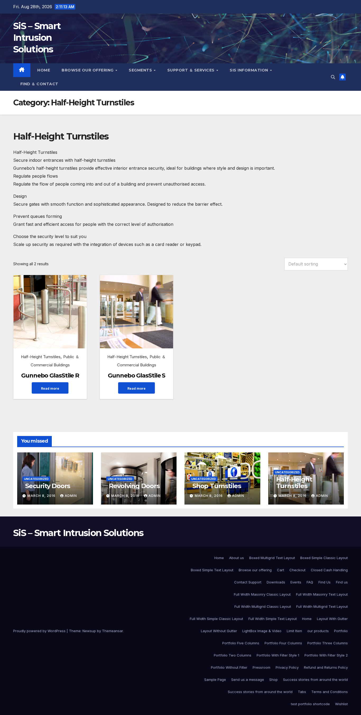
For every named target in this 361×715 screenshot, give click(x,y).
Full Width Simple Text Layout (272, 619)
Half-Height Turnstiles (41, 356)
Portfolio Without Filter (229, 667)
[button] (333, 77)
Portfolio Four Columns (283, 643)
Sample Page (215, 679)
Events (295, 582)
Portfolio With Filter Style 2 (326, 655)
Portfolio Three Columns (327, 643)
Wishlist (341, 704)
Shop (273, 679)
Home (43, 70)
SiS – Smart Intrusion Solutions (37, 37)
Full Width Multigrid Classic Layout (262, 606)
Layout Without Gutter (219, 631)
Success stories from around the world (315, 679)
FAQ (310, 582)
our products (318, 631)
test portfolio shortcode (310, 704)
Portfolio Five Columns (240, 643)
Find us (342, 582)
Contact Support (247, 582)
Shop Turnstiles (216, 486)
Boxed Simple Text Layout (212, 570)
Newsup (89, 631)
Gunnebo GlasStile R (50, 375)
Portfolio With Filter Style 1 (278, 655)
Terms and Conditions (329, 692)
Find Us (324, 582)
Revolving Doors (134, 486)
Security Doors (47, 486)
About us (236, 558)
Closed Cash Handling (329, 570)
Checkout (297, 570)
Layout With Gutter (332, 619)
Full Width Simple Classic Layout (216, 619)
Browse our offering (88, 70)
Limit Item (294, 631)
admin (71, 496)
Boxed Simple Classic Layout (324, 558)
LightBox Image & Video (261, 631)
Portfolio (341, 631)
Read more (50, 388)
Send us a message (247, 679)
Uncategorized (36, 478)
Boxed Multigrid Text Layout (272, 558)
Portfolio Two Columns (232, 655)
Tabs (302, 692)
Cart (280, 570)
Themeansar (112, 631)
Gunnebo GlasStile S (136, 375)
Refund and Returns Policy (326, 667)
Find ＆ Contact (38, 84)
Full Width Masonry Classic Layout (262, 594)
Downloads (276, 582)
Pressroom (261, 667)
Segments (141, 70)
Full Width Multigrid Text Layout (322, 606)
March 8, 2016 (42, 496)
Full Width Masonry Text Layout (322, 594)
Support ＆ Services (191, 70)
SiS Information (249, 70)
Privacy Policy (287, 667)
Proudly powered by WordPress (40, 631)
